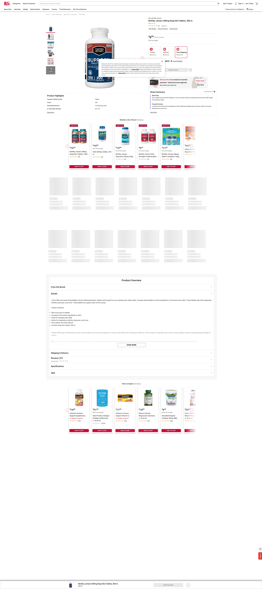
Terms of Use (121, 73)
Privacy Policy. (135, 69)
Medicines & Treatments (70, 14)
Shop (154, 18)
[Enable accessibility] (260, 549)
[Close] (162, 61)
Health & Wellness (57, 14)
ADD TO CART (79, 166)
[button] (178, 61)
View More (153, 112)
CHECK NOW (200, 81)
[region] (131, 68)
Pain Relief (82, 14)
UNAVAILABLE (173, 70)
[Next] (142, 58)
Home (47, 14)
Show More (131, 345)
